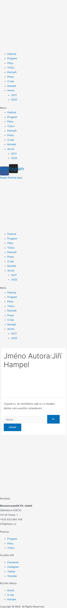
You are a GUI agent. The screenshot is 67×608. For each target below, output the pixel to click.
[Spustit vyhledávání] (53, 419)
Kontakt (11, 85)
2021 (14, 95)
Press (10, 76)
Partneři (11, 72)
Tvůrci (10, 67)
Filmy (10, 63)
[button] (33, 108)
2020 (14, 99)
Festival (11, 53)
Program (12, 58)
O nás (10, 81)
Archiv (11, 90)
